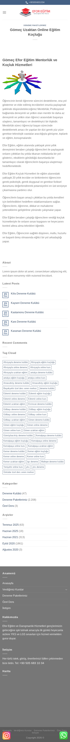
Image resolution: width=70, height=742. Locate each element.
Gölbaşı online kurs (37, 414)
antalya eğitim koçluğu (14, 378)
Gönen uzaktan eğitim (34, 430)
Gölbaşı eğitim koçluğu (39, 409)
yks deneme (38, 467)
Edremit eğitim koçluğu (39, 393)
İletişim (6, 608)
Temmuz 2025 (10, 524)
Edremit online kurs (37, 399)
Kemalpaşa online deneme (43, 441)
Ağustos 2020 (10, 549)
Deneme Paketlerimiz (35, 25)
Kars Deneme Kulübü (23, 321)
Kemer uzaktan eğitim (13, 461)
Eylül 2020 (8, 543)
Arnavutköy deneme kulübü (16, 383)
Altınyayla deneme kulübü (15, 362)
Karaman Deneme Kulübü (26, 331)
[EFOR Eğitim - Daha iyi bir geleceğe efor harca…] (35, 12)
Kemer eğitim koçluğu (38, 451)
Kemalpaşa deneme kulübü (48, 435)
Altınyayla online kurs (40, 367)
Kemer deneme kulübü (14, 451)
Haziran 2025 (10, 531)
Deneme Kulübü (11, 493)
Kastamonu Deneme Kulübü (27, 312)
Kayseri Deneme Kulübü (25, 303)
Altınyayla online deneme (15, 367)
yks (27, 467)
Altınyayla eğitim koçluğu (43, 362)
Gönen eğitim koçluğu (13, 425)
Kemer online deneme (13, 456)
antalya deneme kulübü (41, 372)
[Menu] (4, 12)
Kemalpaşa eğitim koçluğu (15, 441)
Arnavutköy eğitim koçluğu (44, 383)
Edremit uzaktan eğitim (14, 404)
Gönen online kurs (12, 430)
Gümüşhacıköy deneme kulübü (18, 435)
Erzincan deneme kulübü (40, 404)
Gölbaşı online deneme (14, 414)
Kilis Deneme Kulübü (23, 293)
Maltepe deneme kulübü (52, 461)
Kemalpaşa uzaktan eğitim (40, 446)
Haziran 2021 (10, 537)
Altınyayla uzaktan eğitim (15, 372)
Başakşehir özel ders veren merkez (20, 388)
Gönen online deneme (37, 425)
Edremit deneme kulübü (14, 393)
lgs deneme (32, 461)
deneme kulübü (47, 388)
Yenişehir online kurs (13, 467)
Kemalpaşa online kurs (14, 446)
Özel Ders (8, 506)
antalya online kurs (36, 378)
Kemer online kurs (35, 456)
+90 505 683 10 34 (32, 663)
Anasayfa (7, 583)
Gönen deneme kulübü (38, 420)
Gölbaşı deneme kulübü (14, 409)
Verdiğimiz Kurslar (13, 589)
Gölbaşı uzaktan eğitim (14, 420)
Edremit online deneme (14, 399)
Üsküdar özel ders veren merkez (18, 472)
